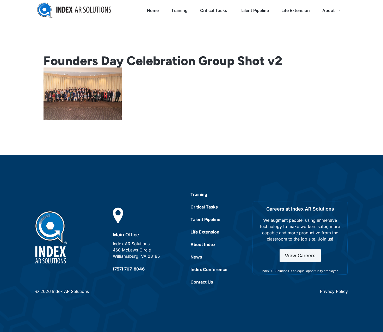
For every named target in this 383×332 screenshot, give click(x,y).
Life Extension (295, 10)
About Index (202, 244)
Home (153, 10)
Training (179, 10)
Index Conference (208, 269)
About (328, 10)
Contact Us (201, 282)
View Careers (300, 255)
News (196, 257)
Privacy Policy (334, 291)
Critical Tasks (213, 10)
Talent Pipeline (254, 10)
